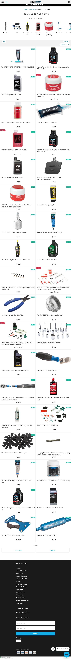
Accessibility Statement (22, 600)
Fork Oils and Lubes (38, 33)
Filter (66, 41)
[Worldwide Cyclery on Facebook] (20, 612)
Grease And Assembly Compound (49, 34)
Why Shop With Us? (21, 579)
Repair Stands (59, 32)
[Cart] (69, 2)
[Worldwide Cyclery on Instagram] (17, 612)
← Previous (18, 550)
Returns (18, 581)
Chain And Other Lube (27, 33)
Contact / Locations (21, 576)
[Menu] (2, 2)
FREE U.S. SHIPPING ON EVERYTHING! (35, 5)
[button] (4, 41)
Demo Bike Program (21, 584)
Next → (52, 550)
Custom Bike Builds (21, 587)
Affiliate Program (20, 592)
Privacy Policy (20, 603)
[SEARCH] (6, 2)
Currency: (18, 638)
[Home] (35, 2)
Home (25, 9)
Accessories (32, 9)
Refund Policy (19, 595)
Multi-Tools (6, 32)
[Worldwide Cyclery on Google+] (25, 612)
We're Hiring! (19, 589)
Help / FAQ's (19, 573)
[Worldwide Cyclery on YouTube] (22, 612)
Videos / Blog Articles (22, 571)
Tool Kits (17, 32)
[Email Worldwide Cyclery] (28, 612)
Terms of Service (20, 597)
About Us (18, 568)
